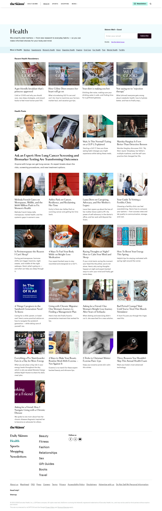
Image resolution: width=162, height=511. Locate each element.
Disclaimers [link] (91, 484)
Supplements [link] (36, 50)
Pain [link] (103, 50)
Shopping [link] (65, 4)
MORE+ (74, 4)
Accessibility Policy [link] (76, 484)
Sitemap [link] (13, 495)
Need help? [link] (14, 490)
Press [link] (39, 484)
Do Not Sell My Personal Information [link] (132, 484)
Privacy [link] (62, 484)
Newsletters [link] (18, 456)
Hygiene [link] (79, 50)
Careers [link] (46, 484)
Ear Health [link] (97, 50)
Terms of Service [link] (63, 507)
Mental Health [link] (112, 50)
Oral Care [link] (87, 50)
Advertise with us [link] (106, 484)
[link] (17, 4)
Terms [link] (55, 484)
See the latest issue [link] (117, 42)
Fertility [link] (122, 50)
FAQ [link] (33, 484)
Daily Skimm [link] (33, 4)
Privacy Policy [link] (50, 507)
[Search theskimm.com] (150, 4)
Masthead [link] (24, 484)
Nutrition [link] (27, 50)
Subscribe (144, 36)
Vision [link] (58, 50)
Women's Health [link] (49, 50)
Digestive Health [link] (68, 50)
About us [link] (14, 484)
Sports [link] (55, 4)
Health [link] (46, 4)
